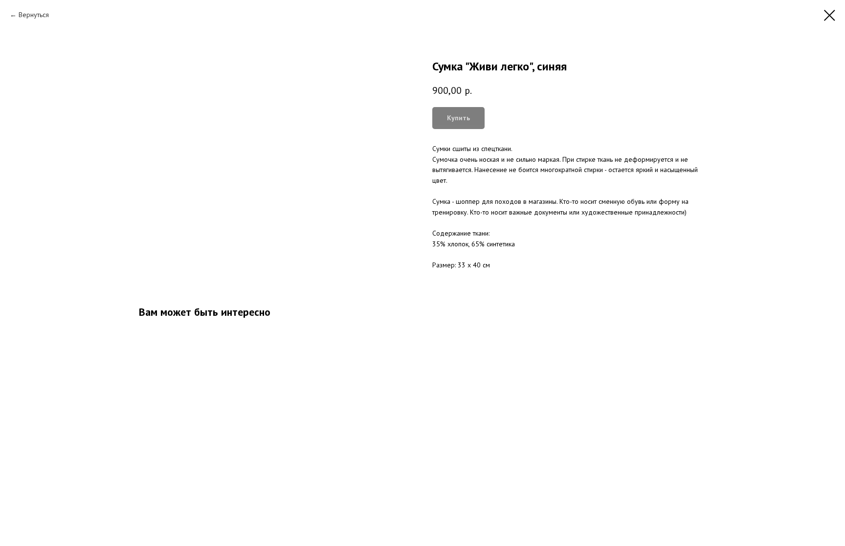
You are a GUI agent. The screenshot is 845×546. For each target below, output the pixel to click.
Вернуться (34, 14)
